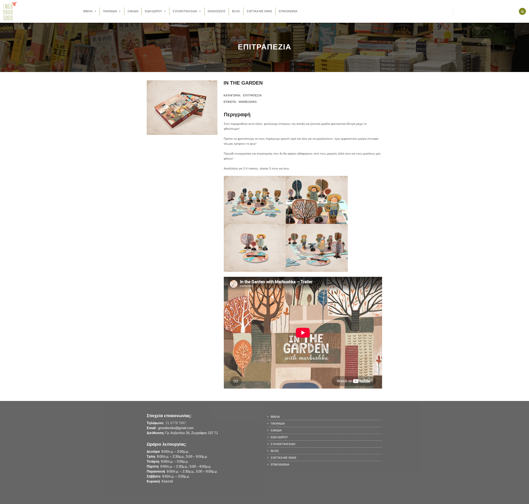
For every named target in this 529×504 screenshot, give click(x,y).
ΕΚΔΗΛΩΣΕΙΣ (217, 11)
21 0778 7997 (176, 423)
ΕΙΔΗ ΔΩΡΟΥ (153, 11)
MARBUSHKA (248, 101)
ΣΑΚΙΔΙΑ (132, 11)
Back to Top (365, 499)
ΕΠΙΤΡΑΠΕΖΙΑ (252, 95)
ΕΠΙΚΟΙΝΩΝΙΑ (288, 11)
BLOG (236, 11)
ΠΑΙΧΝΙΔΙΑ (110, 11)
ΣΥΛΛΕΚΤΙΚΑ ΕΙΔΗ (185, 11)
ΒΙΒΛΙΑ (87, 11)
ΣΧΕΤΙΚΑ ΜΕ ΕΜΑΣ (259, 11)
